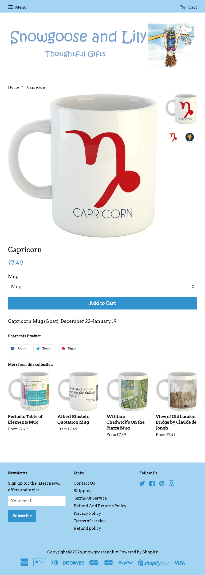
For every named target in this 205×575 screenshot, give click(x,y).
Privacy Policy (87, 513)
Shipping (83, 490)
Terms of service (89, 520)
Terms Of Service (90, 498)
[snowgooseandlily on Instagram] (171, 484)
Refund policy (87, 528)
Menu (20, 7)
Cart (192, 7)
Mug (13, 276)
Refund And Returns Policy (100, 506)
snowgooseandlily (100, 552)
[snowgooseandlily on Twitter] (142, 484)
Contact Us (84, 483)
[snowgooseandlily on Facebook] (152, 484)
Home (13, 87)
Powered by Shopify (138, 552)
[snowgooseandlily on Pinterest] (162, 484)
